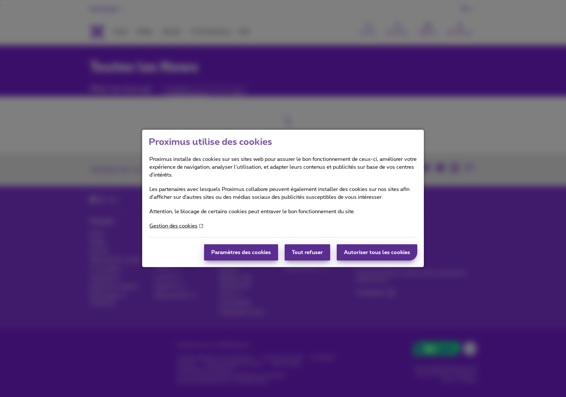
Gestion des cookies (173, 226)
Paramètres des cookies (241, 252)
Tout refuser (307, 252)
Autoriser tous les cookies (377, 252)
